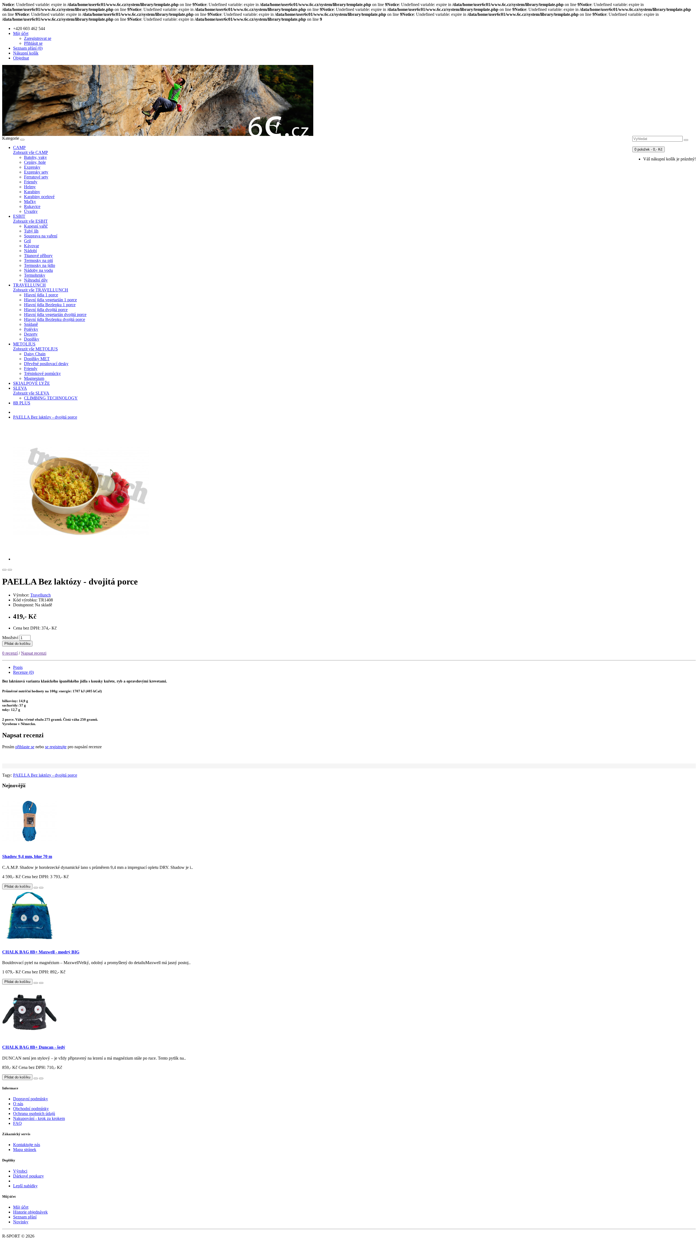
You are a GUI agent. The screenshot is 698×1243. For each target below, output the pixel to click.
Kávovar (31, 245)
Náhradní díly (36, 280)
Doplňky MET (37, 358)
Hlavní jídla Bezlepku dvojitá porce (54, 319)
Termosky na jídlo (39, 265)
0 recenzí (10, 653)
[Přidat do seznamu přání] (4, 570)
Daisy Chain (35, 353)
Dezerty (31, 334)
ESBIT (19, 216)
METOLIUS (24, 344)
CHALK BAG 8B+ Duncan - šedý (33, 1047)
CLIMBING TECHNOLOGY (51, 398)
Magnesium (34, 378)
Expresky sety (36, 172)
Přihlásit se (33, 43)
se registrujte (56, 746)
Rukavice (32, 206)
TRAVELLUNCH (29, 285)
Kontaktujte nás (26, 1144)
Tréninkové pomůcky (42, 373)
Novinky (20, 1222)
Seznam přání (25, 1217)
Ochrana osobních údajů (34, 1113)
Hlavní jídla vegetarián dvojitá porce (55, 314)
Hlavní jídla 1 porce (41, 295)
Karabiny (32, 191)
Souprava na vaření (40, 236)
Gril (27, 241)
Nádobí (30, 250)
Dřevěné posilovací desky (46, 363)
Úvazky (31, 211)
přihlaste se (24, 746)
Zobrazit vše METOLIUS (35, 349)
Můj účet (20, 1207)
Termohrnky (34, 275)
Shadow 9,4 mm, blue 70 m (27, 856)
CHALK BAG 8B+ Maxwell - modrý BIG (40, 952)
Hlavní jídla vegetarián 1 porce (50, 299)
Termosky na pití (38, 260)
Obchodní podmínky (31, 1108)
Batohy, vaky (35, 157)
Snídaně (31, 324)
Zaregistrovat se (37, 38)
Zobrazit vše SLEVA (31, 393)
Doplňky (31, 339)
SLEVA (20, 388)
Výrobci (20, 1171)
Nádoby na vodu (38, 270)
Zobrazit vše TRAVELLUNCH (40, 290)
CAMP (19, 147)
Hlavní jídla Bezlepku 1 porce (50, 304)
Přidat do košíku (17, 644)
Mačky (30, 201)
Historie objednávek (30, 1212)
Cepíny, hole (35, 162)
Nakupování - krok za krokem (39, 1118)
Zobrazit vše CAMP (30, 152)
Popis (18, 667)
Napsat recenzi (33, 653)
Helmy (30, 186)
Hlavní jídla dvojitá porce (46, 309)
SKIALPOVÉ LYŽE (31, 383)
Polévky (31, 329)
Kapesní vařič (36, 226)
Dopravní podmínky (30, 1098)
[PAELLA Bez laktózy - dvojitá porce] (81, 559)
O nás (18, 1103)
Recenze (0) (23, 672)
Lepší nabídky (25, 1186)
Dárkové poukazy (28, 1176)
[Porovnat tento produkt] (10, 570)
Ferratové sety (36, 177)
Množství (10, 637)
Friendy (30, 182)
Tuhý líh (31, 231)
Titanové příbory (38, 255)
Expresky (32, 167)
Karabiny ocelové (39, 196)
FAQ (17, 1123)
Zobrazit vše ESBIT (30, 221)
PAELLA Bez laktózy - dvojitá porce (45, 417)
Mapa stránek (24, 1149)
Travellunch (40, 595)
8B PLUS (21, 403)
